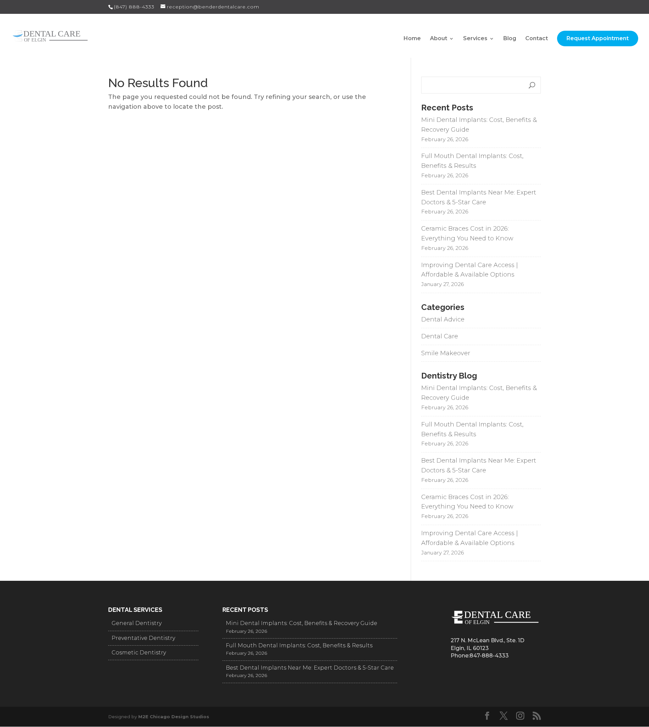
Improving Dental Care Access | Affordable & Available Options (469, 270)
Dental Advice (442, 319)
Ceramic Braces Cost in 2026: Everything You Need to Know (467, 233)
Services (475, 39)
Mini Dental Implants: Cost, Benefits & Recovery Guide (479, 124)
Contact (536, 39)
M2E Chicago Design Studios (173, 716)
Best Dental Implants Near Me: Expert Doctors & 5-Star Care (478, 197)
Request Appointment (598, 38)
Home (412, 39)
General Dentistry (137, 623)
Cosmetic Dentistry (139, 652)
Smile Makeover (445, 353)
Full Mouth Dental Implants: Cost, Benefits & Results (472, 161)
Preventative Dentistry (143, 638)
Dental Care (439, 336)
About (438, 39)
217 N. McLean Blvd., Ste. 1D (487, 640)
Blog (509, 39)
